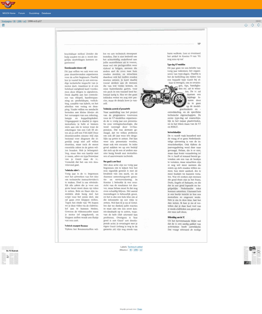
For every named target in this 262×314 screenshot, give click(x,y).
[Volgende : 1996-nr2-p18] (258, 25)
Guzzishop (34, 13)
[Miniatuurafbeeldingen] (246, 25)
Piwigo (139, 309)
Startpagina (7, 21)
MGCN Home (9, 13)
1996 (19, 21)
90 (14, 21)
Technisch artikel (135, 247)
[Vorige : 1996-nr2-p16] (252, 25)
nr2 (24, 21)
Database (46, 13)
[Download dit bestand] (3, 25)
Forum (21, 13)
